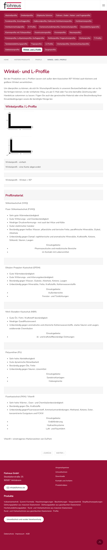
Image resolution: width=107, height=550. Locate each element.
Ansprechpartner (62, 467)
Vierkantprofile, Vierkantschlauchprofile (73, 44)
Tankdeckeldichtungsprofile (16, 44)
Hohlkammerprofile (83, 21)
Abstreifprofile (11, 15)
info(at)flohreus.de (17, 487)
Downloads (60, 476)
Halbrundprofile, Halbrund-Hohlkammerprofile (53, 21)
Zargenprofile (50, 49)
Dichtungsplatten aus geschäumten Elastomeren (61, 505)
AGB (27, 534)
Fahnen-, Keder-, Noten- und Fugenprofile (73, 15)
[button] (103, 5)
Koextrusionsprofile (43, 32)
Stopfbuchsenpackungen (92, 502)
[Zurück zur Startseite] (12, 5)
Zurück (47, 453)
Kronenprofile (60, 32)
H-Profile (32, 27)
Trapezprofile (36, 44)
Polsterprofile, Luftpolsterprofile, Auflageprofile (24, 38)
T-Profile (97, 38)
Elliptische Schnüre (44, 15)
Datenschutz (9, 534)
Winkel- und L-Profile (32, 49)
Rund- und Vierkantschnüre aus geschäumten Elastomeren (28, 511)
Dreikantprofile (27, 15)
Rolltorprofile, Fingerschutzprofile (61, 38)
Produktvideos (61, 485)
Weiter (59, 453)
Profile (55, 511)
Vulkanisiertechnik (11, 502)
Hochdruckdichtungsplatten (15, 508)
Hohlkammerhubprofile (14, 27)
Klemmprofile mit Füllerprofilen (18, 32)
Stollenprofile (84, 38)
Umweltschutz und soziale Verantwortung (24, 519)
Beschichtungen (61, 502)
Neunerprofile (75, 32)
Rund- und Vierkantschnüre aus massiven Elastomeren (50, 508)
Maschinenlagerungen (44, 502)
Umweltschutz (61, 472)
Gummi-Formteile (27, 502)
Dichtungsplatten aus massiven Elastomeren (22, 505)
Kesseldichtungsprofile (90, 27)
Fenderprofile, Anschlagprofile (17, 21)
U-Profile (49, 44)
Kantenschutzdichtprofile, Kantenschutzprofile (58, 27)
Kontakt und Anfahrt (63, 480)
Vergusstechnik (75, 502)
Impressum (19, 534)
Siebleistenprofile (12, 49)
